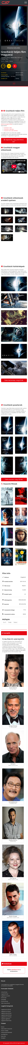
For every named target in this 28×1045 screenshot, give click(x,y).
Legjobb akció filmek (6, 1009)
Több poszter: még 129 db (14, 479)
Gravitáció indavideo (9, 129)
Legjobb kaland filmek (6, 1015)
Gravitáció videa (8, 127)
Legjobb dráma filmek (6, 1013)
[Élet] (7, 557)
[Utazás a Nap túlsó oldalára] (21, 556)
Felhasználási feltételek (6, 1032)
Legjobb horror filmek (6, 1016)
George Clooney (5, 76)
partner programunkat (6, 124)
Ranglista (3, 1038)
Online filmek (4, 992)
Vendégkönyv (4, 1034)
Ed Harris (13, 76)
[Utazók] (21, 517)
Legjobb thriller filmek (6, 1020)
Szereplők (3, 999)
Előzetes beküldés (13, 48)
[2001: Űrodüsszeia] (7, 537)
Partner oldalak (4, 1030)
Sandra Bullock (19, 75)
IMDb (9, 66)
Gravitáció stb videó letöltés (11, 130)
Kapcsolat (3, 1036)
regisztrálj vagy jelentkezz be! (14, 141)
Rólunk (2, 1027)
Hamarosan (3, 997)
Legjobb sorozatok (5, 995)
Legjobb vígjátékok (5, 1018)
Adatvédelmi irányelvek (6, 1028)
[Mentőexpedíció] (21, 537)
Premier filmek (4, 1001)
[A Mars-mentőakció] (21, 496)
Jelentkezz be (15, 969)
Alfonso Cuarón (19, 72)
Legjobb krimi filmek (6, 1011)
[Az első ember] (7, 517)
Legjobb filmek (4, 994)
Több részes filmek (5, 1003)
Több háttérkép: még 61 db (13, 380)
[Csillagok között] (7, 496)
